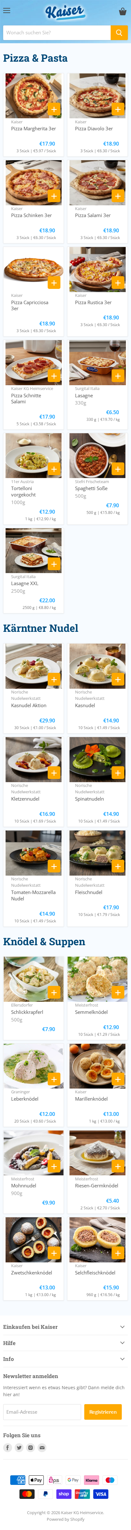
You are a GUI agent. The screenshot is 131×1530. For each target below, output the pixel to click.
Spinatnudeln (89, 799)
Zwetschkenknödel (31, 1272)
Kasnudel (85, 705)
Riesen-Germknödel (96, 1185)
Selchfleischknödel (95, 1272)
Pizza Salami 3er (93, 215)
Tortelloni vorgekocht (23, 491)
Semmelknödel (91, 1012)
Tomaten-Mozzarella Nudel (33, 895)
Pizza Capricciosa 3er (29, 305)
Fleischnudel (88, 892)
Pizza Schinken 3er (31, 215)
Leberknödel (24, 1099)
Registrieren (103, 1412)
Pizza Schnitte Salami (26, 398)
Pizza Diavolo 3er (94, 128)
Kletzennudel (25, 799)
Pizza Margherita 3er (33, 128)
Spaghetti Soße (91, 488)
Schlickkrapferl (27, 1012)
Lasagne (84, 395)
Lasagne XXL (24, 583)
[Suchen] (119, 32)
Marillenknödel (91, 1099)
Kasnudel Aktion (28, 705)
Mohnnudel (23, 1185)
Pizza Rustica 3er (93, 302)
